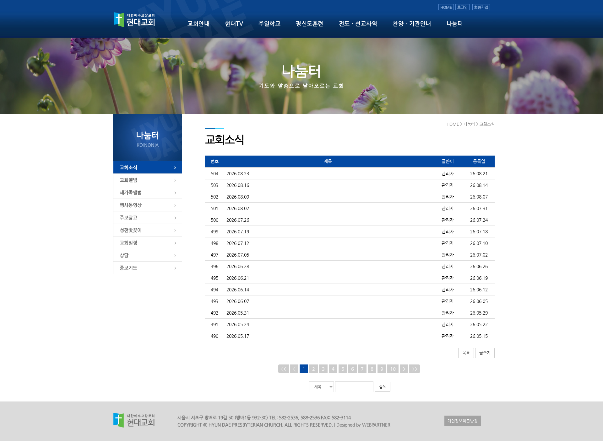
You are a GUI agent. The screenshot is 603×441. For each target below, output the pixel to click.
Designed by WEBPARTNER (362, 424)
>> (414, 368)
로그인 (462, 7)
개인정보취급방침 (463, 421)
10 (393, 368)
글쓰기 (485, 352)
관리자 (448, 173)
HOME (446, 7)
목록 (466, 352)
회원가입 (481, 7)
